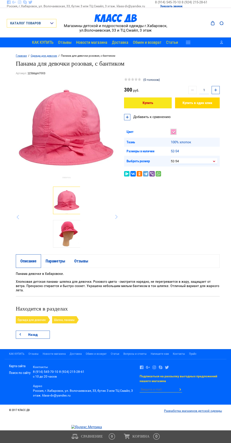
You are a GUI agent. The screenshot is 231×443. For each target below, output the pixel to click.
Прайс (192, 353)
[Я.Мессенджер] (126, 173)
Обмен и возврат (147, 42)
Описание (28, 261)
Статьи (172, 42)
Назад (33, 334)
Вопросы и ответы (135, 353)
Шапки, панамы (64, 320)
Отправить (180, 389)
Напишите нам (160, 353)
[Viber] (152, 173)
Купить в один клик (197, 103)
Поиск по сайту (19, 373)
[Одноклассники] (139, 173)
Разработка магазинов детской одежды (193, 411)
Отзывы (65, 42)
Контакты (179, 353)
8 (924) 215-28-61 (194, 2)
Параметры (55, 261)
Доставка (120, 42)
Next (114, 217)
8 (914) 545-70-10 (168, 2)
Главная (21, 55)
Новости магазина (91, 42)
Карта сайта (17, 366)
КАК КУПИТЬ (42, 42)
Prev (19, 217)
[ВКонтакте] (133, 173)
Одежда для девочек (44, 55)
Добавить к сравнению (151, 117)
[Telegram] (145, 173)
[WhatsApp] (158, 173)
